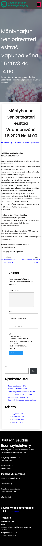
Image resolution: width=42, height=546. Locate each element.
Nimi (11, 311)
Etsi (6, 367)
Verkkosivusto (15, 326)
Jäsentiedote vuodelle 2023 (18, 397)
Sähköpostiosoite (17, 319)
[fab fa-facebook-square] (4, 512)
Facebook (15, 511)
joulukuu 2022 (17, 422)
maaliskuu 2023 (18, 419)
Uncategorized (14, 77)
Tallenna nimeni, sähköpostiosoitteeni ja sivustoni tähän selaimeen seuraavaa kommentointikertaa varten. (20, 342)
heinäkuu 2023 (18, 417)
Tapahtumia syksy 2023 (17, 386)
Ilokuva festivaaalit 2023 (17, 389)
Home (3, 77)
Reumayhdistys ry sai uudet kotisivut (22, 400)
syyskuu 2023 (17, 414)
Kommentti (14, 290)
